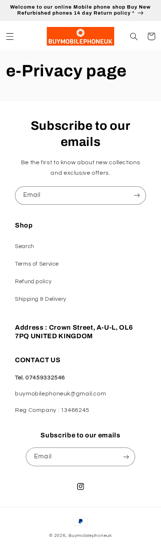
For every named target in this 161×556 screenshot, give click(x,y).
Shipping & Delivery (40, 299)
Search (24, 246)
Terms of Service (37, 264)
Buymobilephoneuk (90, 536)
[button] (9, 36)
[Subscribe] (137, 195)
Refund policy (33, 281)
